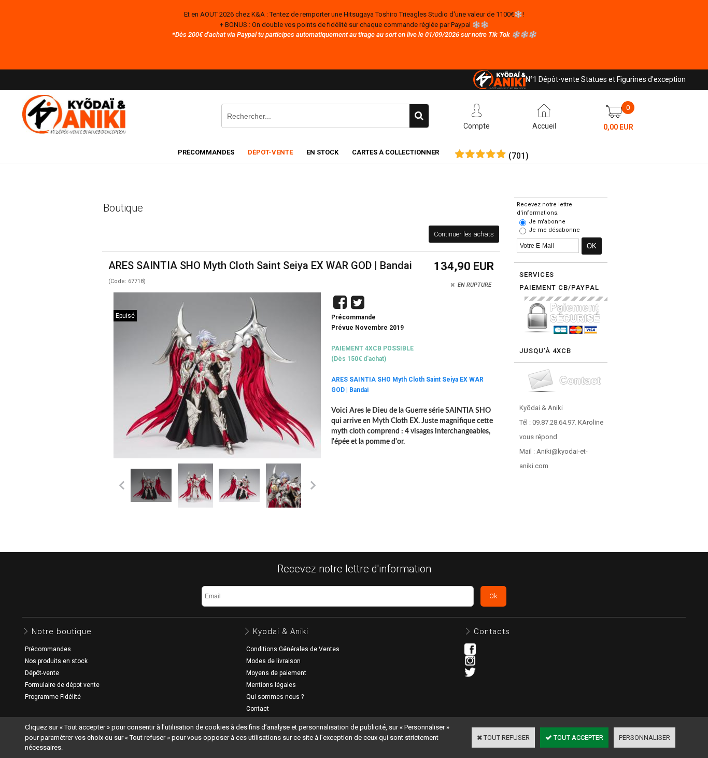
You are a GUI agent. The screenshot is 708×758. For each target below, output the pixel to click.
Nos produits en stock (56, 661)
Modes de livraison (273, 661)
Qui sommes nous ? (275, 696)
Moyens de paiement (276, 673)
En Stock (322, 152)
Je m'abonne (547, 221)
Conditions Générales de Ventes (292, 649)
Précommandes (206, 152)
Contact (257, 708)
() (518, 156)
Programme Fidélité (53, 696)
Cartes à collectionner (395, 152)
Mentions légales (271, 685)
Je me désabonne (554, 230)
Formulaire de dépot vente (62, 685)
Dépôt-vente (42, 673)
